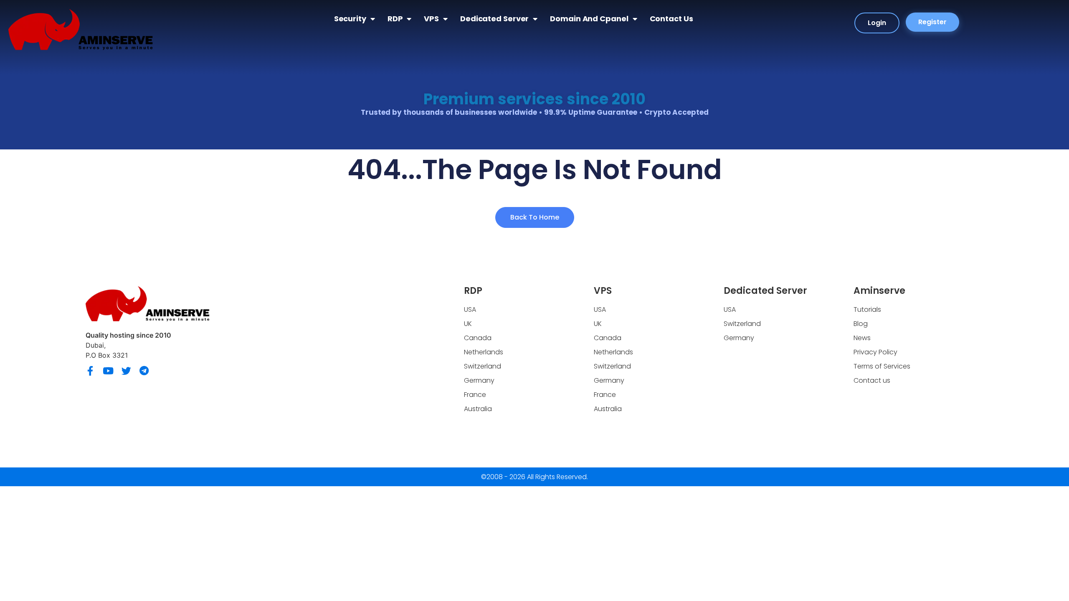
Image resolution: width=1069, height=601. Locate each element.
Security (350, 18)
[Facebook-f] (90, 371)
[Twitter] (126, 371)
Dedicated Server (494, 18)
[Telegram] (144, 371)
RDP (395, 18)
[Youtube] (108, 371)
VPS (431, 18)
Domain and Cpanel (589, 18)
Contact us (671, 18)
